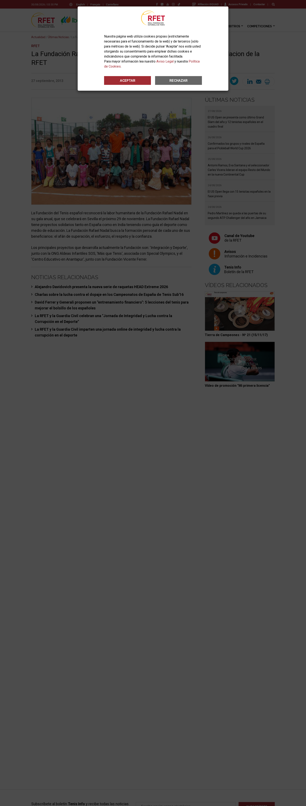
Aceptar (127, 81)
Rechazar (178, 81)
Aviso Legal (165, 61)
